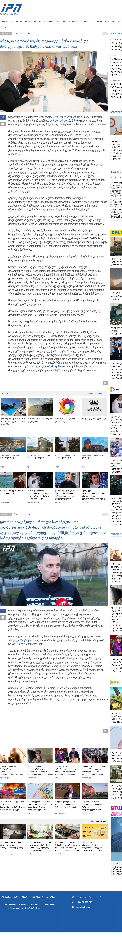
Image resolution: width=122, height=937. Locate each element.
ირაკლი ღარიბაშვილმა (68, 116)
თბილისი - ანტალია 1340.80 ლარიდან (9, 456)
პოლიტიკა (16, 21)
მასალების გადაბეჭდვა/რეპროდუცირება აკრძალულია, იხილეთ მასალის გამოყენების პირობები (28, 906)
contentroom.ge (6, 854)
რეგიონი (73, 21)
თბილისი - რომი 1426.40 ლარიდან (93, 456)
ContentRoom (100, 821)
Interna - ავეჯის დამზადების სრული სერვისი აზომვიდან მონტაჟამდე (13, 845)
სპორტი (98, 21)
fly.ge (2, 467)
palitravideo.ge (6, 502)
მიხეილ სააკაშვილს (21, 640)
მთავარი (4, 21)
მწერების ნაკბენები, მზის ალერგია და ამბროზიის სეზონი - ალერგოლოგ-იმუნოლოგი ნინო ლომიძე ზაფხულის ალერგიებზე (39, 847)
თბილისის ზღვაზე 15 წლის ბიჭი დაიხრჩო (12, 492)
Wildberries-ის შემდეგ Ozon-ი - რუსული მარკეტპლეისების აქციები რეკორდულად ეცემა (12, 806)
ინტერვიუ (116, 112)
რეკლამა (50, 897)
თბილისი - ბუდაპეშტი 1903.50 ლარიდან (65, 456)
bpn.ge (3, 813)
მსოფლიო (61, 21)
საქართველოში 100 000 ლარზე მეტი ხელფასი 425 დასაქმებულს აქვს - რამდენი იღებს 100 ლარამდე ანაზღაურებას (39, 807)
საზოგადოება (46, 21)
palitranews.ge (61, 813)
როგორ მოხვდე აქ (96, 394)
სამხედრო (110, 21)
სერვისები (37, 897)
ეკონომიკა (85, 21)
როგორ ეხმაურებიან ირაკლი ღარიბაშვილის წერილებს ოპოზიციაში (66, 804)
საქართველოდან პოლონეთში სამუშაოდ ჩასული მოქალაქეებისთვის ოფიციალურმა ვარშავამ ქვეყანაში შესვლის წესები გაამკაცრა (94, 810)
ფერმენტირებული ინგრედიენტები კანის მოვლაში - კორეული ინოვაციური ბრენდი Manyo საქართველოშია (93, 847)
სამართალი (30, 21)
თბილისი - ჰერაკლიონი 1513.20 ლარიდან (38, 456)
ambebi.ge (4, 778)
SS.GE (5, 394)
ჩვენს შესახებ (21, 897)
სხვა (3, 27)
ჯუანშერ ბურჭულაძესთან (54, 120)
